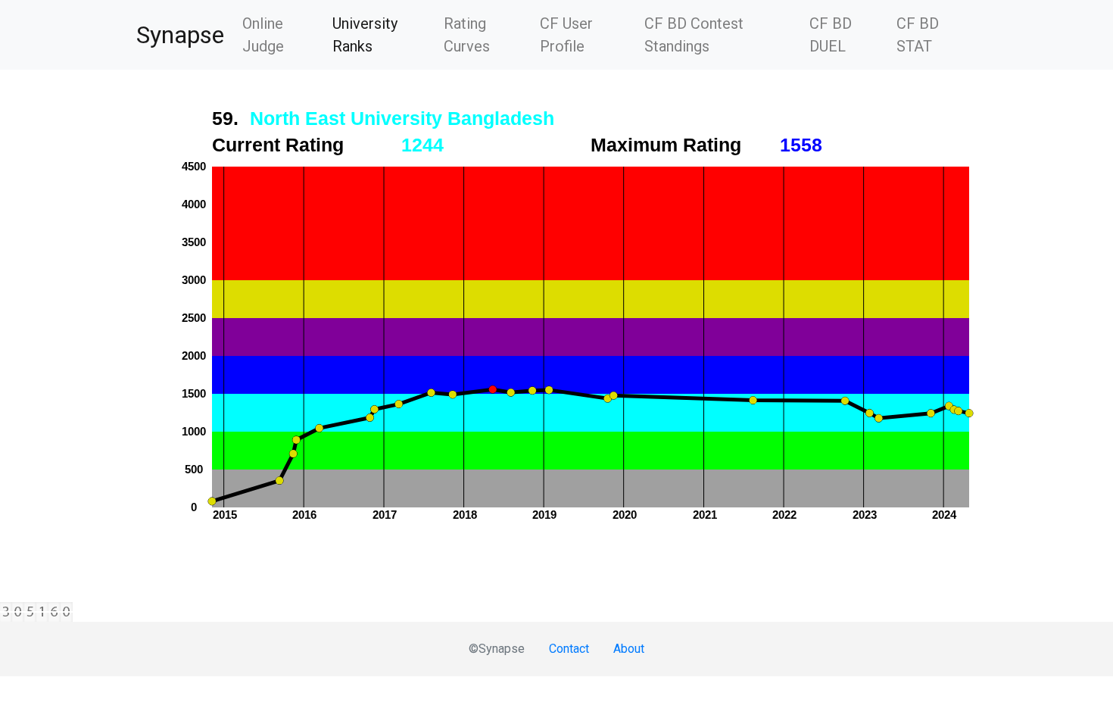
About (628, 648)
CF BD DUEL (830, 34)
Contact (569, 648)
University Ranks (381, 34)
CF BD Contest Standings (694, 34)
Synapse (180, 34)
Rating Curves (467, 34)
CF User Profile (566, 34)
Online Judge (263, 34)
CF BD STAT (917, 34)
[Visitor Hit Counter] (556, 612)
